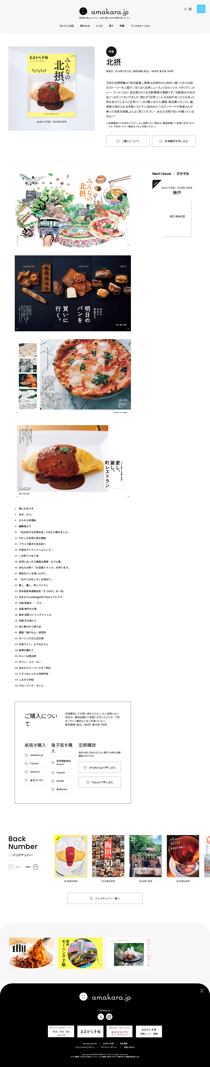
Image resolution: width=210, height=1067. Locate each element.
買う (111, 25)
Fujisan (34, 763)
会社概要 (123, 1043)
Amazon (35, 771)
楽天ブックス (36, 780)
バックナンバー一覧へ (107, 898)
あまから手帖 (108, 1043)
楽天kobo (62, 789)
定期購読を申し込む (176, 141)
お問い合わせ (129, 1047)
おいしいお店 (67, 25)
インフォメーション (140, 25)
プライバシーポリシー (109, 1047)
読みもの (85, 25)
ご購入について (130, 141)
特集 (122, 25)
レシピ (99, 25)
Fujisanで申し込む (102, 782)
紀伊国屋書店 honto (64, 762)
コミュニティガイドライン (84, 1047)
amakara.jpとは (90, 1043)
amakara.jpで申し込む (102, 767)
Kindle (60, 780)
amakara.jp (36, 755)
